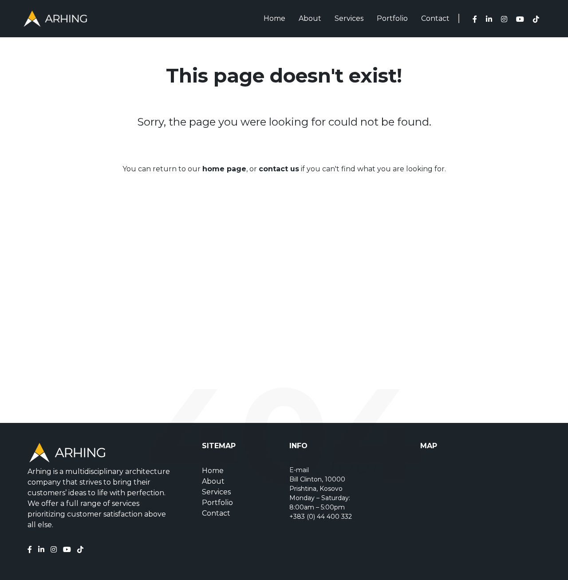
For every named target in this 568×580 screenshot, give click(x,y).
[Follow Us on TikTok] (538, 19)
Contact (435, 18)
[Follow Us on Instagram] (506, 19)
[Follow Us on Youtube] (69, 549)
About (310, 18)
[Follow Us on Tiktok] (82, 549)
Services (349, 18)
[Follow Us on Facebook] (477, 19)
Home (274, 18)
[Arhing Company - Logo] (55, 18)
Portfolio (392, 18)
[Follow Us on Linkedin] (491, 19)
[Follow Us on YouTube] (522, 19)
